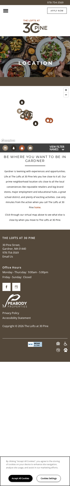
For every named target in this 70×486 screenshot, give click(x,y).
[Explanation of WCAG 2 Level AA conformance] (35, 344)
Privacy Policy (10, 313)
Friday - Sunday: (12, 277)
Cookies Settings (49, 478)
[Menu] (5, 10)
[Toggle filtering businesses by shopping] (22, 148)
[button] (57, 11)
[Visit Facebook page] (6, 287)
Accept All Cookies (20, 478)
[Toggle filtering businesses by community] (30, 148)
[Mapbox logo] (8, 140)
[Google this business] (16, 287)
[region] (35, 115)
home (37, 207)
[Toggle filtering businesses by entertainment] (13, 148)
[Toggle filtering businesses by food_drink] (5, 148)
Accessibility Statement (16, 318)
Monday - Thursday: (14, 272)
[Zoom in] (66, 90)
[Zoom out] (66, 94)
